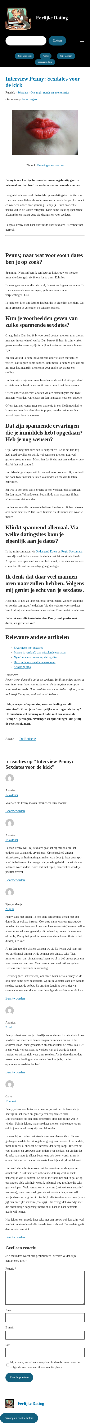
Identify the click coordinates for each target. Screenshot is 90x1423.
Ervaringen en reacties (50, 165)
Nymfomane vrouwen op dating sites (35, 657)
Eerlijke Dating (52, 17)
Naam (8, 1310)
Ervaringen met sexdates (28, 647)
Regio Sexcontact (25, 56)
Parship (46, 56)
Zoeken (57, 40)
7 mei (8, 1027)
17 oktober (11, 795)
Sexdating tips (22, 667)
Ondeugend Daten (45, 62)
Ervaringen (29, 99)
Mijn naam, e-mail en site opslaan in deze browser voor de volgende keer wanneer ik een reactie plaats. (45, 1365)
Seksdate (23, 92)
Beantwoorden (15, 811)
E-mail (9, 1327)
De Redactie (27, 739)
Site (7, 1345)
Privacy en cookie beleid (18, 1418)
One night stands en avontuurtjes (50, 92)
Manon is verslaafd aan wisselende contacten (40, 652)
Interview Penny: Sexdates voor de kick (42, 82)
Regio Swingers (66, 56)
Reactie (10, 1268)
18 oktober (11, 840)
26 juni (9, 909)
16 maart (10, 1101)
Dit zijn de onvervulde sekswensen (34, 662)
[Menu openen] (82, 40)
